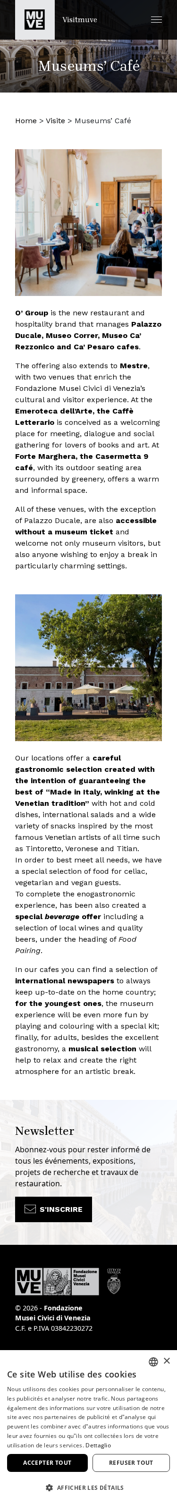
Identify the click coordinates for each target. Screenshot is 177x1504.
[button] (156, 20)
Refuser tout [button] (131, 1463)
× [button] (166, 1361)
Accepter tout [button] (47, 1463)
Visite (55, 120)
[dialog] (88, 1427)
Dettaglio (98, 1445)
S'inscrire (61, 1209)
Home (26, 120)
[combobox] (153, 1362)
